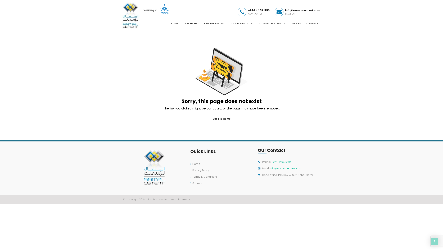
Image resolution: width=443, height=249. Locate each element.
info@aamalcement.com (286, 168)
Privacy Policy (200, 170)
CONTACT (312, 23)
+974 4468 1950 (281, 162)
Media (295, 23)
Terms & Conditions (205, 176)
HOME (174, 23)
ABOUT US (191, 23)
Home (196, 164)
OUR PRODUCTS (214, 23)
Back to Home (221, 119)
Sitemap (197, 183)
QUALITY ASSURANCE (272, 23)
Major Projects (241, 23)
